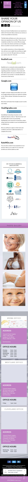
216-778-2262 (18, 14)
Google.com (6, 81)
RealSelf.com (6, 59)
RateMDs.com (7, 142)
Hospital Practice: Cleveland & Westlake (19, 11)
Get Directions (7, 341)
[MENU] (1, 2)
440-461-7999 (18, 7)
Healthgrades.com (9, 108)
